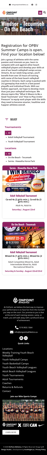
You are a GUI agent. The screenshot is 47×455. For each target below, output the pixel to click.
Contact (6, 391)
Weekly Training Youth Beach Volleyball (18, 354)
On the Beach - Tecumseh (19, 157)
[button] (40, 13)
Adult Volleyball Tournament (21, 137)
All (9, 133)
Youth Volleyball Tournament (21, 141)
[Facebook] (32, 4)
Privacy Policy (41, 449)
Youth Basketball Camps (15, 363)
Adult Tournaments (12, 379)
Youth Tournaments (13, 375)
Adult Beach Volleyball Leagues (19, 371)
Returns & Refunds (12, 387)
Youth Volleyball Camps (15, 359)
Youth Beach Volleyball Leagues (19, 367)
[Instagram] (36, 4)
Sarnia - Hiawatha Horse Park (21, 161)
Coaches (6, 383)
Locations (7, 348)
